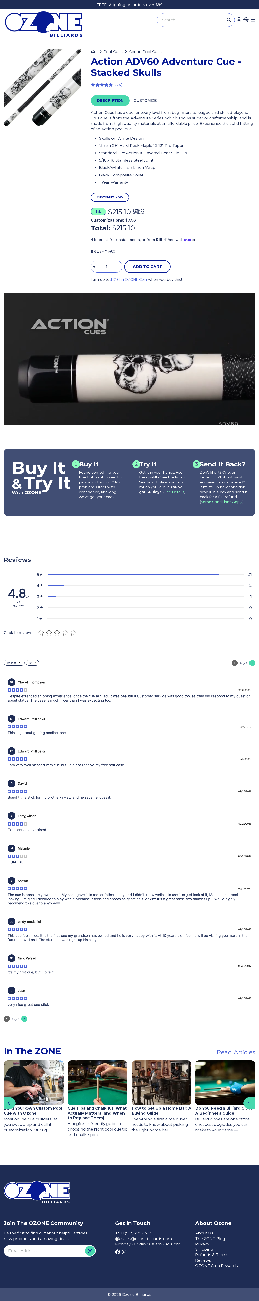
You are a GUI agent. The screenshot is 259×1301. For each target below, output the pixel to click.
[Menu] (253, 19)
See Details (174, 492)
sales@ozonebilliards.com (146, 1238)
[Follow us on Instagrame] (124, 1252)
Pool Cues (113, 51)
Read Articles (236, 1052)
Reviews (203, 1260)
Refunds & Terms (211, 1254)
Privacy (202, 1244)
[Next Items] (249, 1103)
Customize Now (110, 197)
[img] (17, 690)
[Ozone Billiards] (46, 26)
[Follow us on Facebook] (117, 1252)
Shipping (204, 1249)
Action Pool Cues (145, 51)
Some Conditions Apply (221, 502)
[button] (144, 574)
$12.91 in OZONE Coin (128, 279)
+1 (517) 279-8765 (136, 1233)
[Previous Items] (10, 1103)
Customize (145, 100)
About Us (204, 1233)
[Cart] (246, 19)
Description (110, 100)
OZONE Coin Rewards (216, 1265)
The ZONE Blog (210, 1238)
